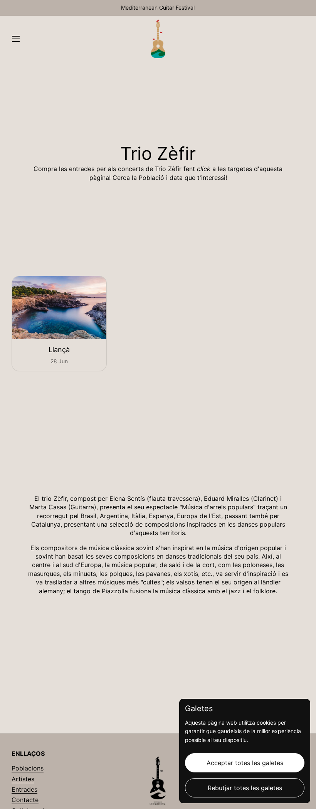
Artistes (23, 779)
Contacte (25, 800)
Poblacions (28, 768)
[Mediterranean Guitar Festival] (158, 39)
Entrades (24, 789)
